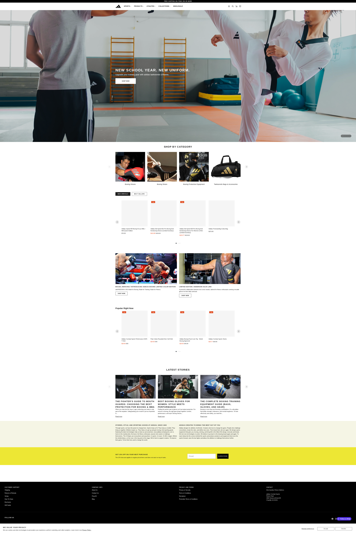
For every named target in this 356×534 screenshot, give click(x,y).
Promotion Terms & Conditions (188, 499)
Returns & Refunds (10, 493)
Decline (343, 528)
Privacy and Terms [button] (186, 487)
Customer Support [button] (12, 487)
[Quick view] (146, 224)
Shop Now (125, 81)
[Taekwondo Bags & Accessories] (226, 167)
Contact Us (95, 493)
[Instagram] (336, 519)
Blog (93, 499)
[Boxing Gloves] (130, 167)
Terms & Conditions (185, 493)
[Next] (246, 166)
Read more (118, 416)
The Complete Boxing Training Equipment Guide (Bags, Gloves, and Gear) (220, 404)
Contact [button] (269, 487)
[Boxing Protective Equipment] (194, 167)
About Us (95, 490)
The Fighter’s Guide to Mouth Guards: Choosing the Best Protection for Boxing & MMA (135, 404)
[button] (127, 6)
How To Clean (9, 499)
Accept (326, 528)
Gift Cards (8, 505)
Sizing (6, 496)
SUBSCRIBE (223, 456)
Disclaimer (182, 496)
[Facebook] (332, 519)
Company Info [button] (97, 487)
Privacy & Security (184, 490)
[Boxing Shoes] (162, 167)
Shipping (7, 490)
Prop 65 (94, 496)
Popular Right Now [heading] (124, 308)
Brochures (8, 502)
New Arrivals (123, 194)
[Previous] (117, 222)
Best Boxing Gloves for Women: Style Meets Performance (174, 404)
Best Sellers (139, 194)
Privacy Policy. (86, 530)
